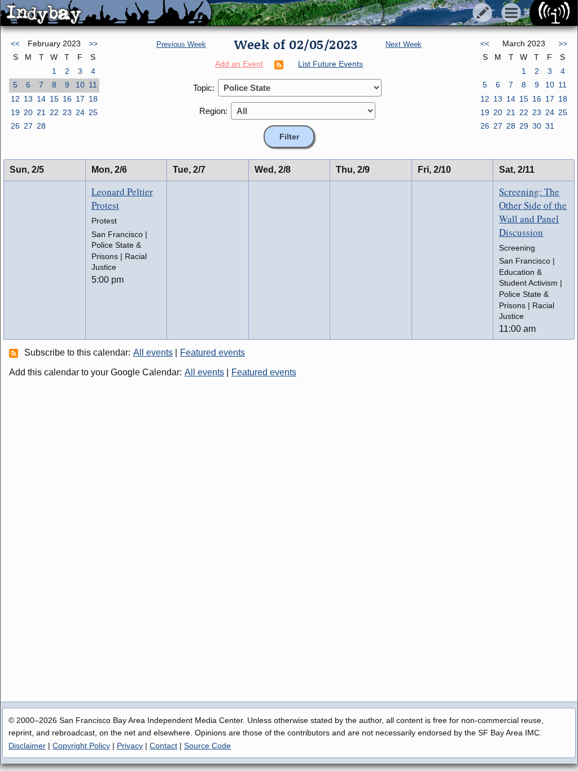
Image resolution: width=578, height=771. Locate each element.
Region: (213, 111)
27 (28, 125)
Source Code (207, 745)
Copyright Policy (81, 745)
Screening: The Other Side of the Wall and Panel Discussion (533, 211)
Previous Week (181, 44)
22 (54, 112)
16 (67, 98)
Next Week (404, 44)
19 (15, 112)
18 (93, 98)
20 (28, 112)
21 (41, 112)
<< (15, 43)
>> (93, 43)
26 (15, 125)
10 (80, 84)
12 (15, 98)
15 (54, 98)
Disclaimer (27, 745)
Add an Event (239, 63)
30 (536, 125)
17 (80, 98)
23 (67, 112)
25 (93, 112)
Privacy (130, 745)
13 (28, 98)
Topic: (203, 88)
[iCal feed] (15, 353)
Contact (163, 745)
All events (153, 352)
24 (80, 112)
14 (41, 98)
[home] (106, 13)
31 (549, 125)
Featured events (212, 352)
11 (93, 84)
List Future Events (330, 63)
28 (41, 125)
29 (523, 125)
